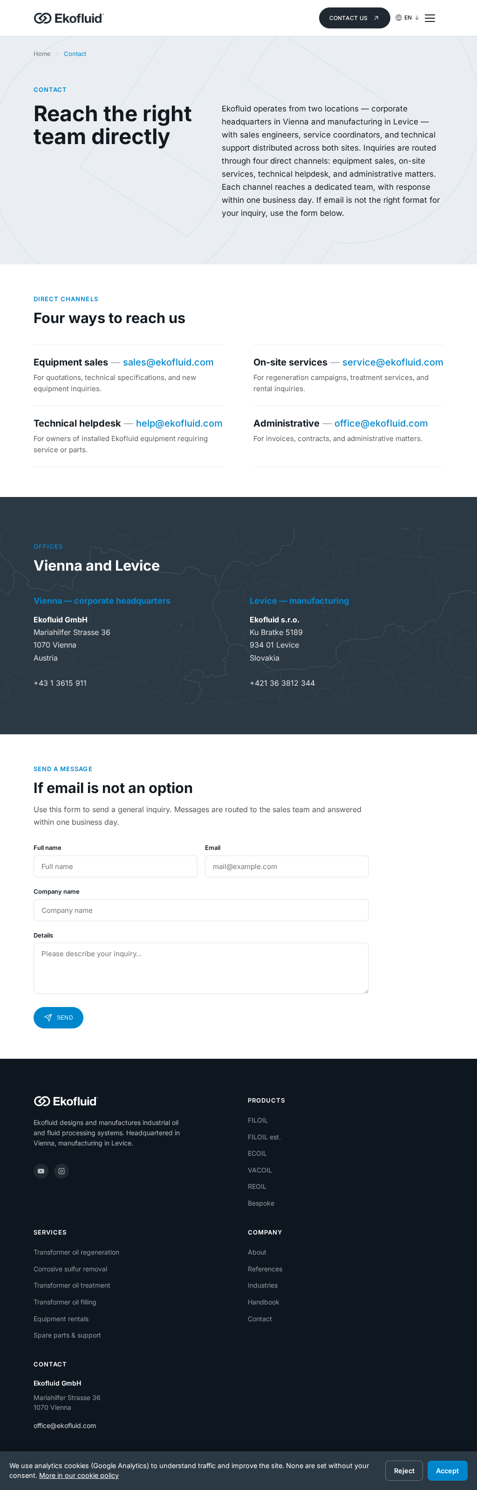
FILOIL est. (264, 1137)
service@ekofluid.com (392, 362)
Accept (447, 1471)
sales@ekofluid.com (168, 362)
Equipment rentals (61, 1319)
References (265, 1269)
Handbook (263, 1302)
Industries (263, 1285)
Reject (404, 1471)
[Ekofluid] (69, 18)
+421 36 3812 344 (282, 683)
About (257, 1252)
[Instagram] (61, 1171)
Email (212, 847)
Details (43, 935)
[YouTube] (41, 1171)
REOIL (257, 1186)
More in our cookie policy (79, 1475)
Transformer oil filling (65, 1302)
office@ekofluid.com (381, 423)
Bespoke (261, 1203)
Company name (57, 891)
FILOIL (258, 1120)
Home (42, 53)
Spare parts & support (67, 1335)
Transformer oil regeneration (76, 1252)
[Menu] (434, 18)
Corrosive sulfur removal (70, 1269)
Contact (260, 1319)
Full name (47, 847)
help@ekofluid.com (179, 423)
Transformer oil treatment (72, 1285)
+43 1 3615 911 (60, 683)
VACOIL (260, 1170)
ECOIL (257, 1153)
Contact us (348, 17)
